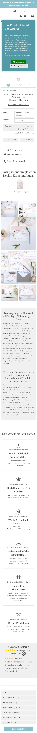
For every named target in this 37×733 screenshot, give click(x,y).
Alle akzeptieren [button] (18, 62)
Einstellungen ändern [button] (18, 66)
